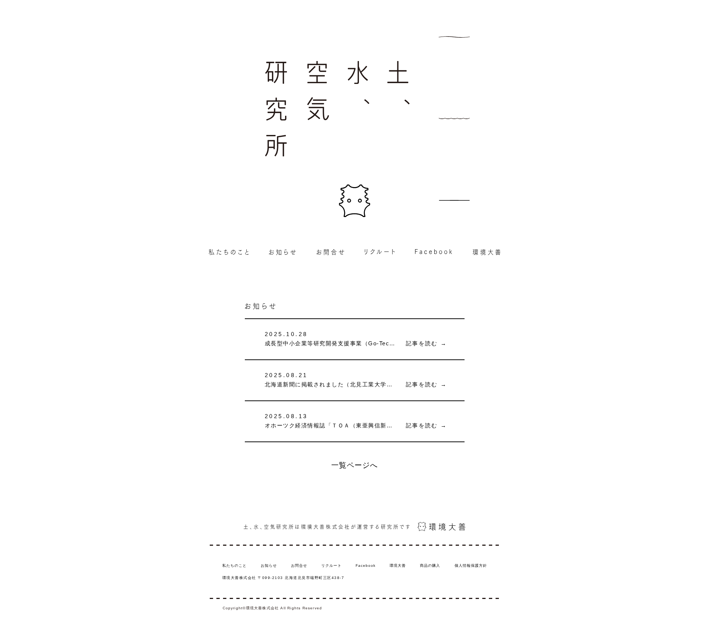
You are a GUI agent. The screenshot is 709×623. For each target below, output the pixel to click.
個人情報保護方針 (471, 565)
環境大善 (398, 565)
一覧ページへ (354, 465)
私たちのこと (234, 565)
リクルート (331, 565)
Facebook (366, 565)
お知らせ (269, 565)
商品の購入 (430, 565)
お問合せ (299, 565)
